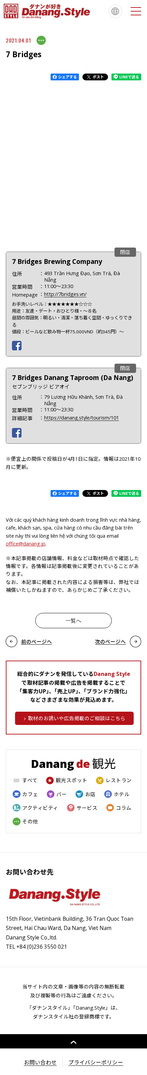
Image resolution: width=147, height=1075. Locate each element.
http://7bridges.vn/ (65, 293)
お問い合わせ (40, 1062)
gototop (73, 1041)
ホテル (122, 794)
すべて (29, 780)
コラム (124, 807)
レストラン (119, 780)
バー (61, 794)
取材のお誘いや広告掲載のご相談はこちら (76, 718)
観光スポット (72, 780)
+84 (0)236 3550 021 (41, 946)
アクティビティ (40, 807)
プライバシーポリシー (95, 1062)
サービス (87, 807)
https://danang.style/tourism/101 (81, 417)
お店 (90, 794)
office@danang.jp (25, 543)
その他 (30, 821)
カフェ (30, 794)
